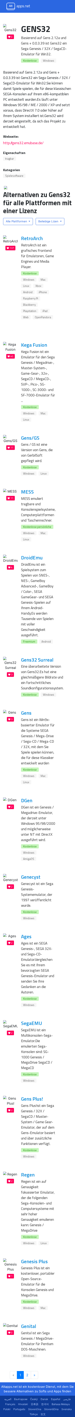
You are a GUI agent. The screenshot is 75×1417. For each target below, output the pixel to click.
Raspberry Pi (30, 298)
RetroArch (32, 238)
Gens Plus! (32, 1099)
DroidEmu (32, 557)
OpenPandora (43, 317)
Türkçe (34, 1414)
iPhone (43, 292)
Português (19, 1409)
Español (55, 1399)
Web (26, 317)
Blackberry (29, 305)
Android (27, 292)
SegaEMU (31, 1023)
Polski (6, 1409)
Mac (43, 280)
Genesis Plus (34, 1261)
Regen (28, 1174)
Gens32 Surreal (37, 659)
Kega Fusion (34, 345)
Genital (28, 1326)
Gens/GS (30, 438)
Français (10, 1404)
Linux (26, 286)
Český (34, 1399)
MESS (27, 491)
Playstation (29, 311)
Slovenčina (34, 1409)
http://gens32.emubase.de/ (23, 143)
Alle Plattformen (17, 221)
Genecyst (30, 877)
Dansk (44, 1399)
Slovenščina (51, 1409)
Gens (26, 713)
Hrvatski (23, 1404)
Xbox (38, 286)
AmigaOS (28, 859)
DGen (26, 800)
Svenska (66, 1409)
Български (20, 1399)
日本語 (34, 1404)
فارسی (67, 1399)
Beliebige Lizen (48, 221)
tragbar (9, 159)
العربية (7, 1399)
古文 (43, 1414)
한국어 (45, 1404)
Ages (26, 936)
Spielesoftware (14, 176)
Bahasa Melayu (61, 1404)
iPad (45, 311)
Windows (48, 61)
